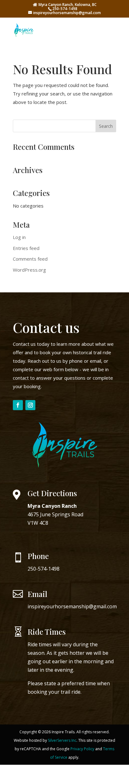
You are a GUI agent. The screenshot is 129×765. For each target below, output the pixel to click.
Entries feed (26, 248)
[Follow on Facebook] (18, 405)
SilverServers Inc (62, 740)
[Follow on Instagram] (30, 405)
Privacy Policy (82, 748)
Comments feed (30, 259)
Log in (19, 237)
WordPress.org (29, 270)
